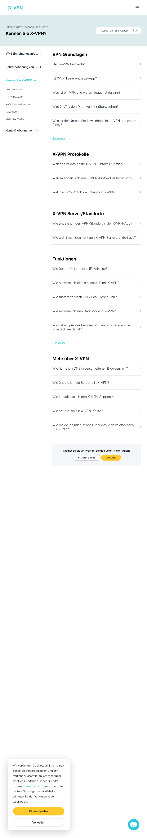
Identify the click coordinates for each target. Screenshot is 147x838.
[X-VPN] (15, 8)
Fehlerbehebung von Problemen (22, 67)
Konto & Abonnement (20, 130)
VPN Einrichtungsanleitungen (22, 53)
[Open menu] (137, 7)
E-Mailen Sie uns (86, 457)
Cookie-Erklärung (34, 786)
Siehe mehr (58, 138)
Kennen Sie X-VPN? (19, 80)
